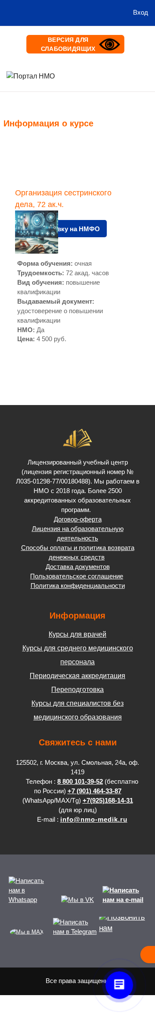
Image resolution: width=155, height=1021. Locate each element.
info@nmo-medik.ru (93, 819)
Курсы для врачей (77, 634)
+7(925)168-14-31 (108, 800)
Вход (140, 12)
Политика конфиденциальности (78, 585)
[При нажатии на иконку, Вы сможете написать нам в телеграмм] (75, 931)
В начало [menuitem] (80, 75)
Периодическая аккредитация (77, 675)
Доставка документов (78, 566)
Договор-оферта (78, 519)
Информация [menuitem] (120, 75)
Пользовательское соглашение (76, 576)
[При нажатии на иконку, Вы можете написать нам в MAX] (27, 931)
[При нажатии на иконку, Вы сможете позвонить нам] (125, 931)
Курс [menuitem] (17, 145)
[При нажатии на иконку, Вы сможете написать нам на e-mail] (124, 899)
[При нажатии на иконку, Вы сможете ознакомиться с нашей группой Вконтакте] (77, 899)
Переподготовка (77, 689)
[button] (117, 13)
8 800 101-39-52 (80, 781)
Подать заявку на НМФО (61, 229)
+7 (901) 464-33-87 (94, 791)
